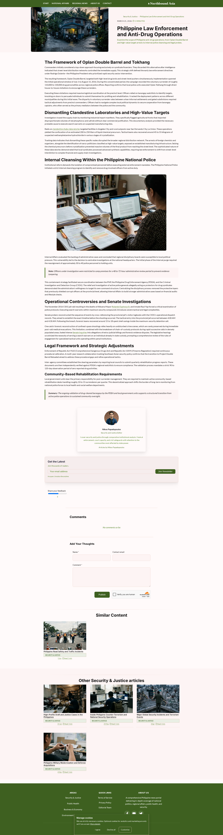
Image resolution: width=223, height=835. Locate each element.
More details (95, 824)
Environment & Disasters (73, 815)
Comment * (77, 565)
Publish (102, 595)
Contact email (118, 552)
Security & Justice (73, 797)
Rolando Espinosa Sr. (121, 306)
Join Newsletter (165, 471)
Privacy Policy (105, 802)
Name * (76, 552)
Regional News (80, 3)
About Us (95, 3)
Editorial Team (105, 807)
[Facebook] (127, 814)
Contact (107, 3)
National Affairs (60, 3)
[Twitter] (141, 814)
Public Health (73, 803)
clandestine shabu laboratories (66, 129)
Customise (125, 830)
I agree (97, 830)
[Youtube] (134, 814)
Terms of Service (105, 797)
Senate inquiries (80, 332)
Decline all (111, 830)
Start (46, 3)
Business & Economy (73, 809)
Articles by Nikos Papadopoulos (111, 447)
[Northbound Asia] (164, 3)
